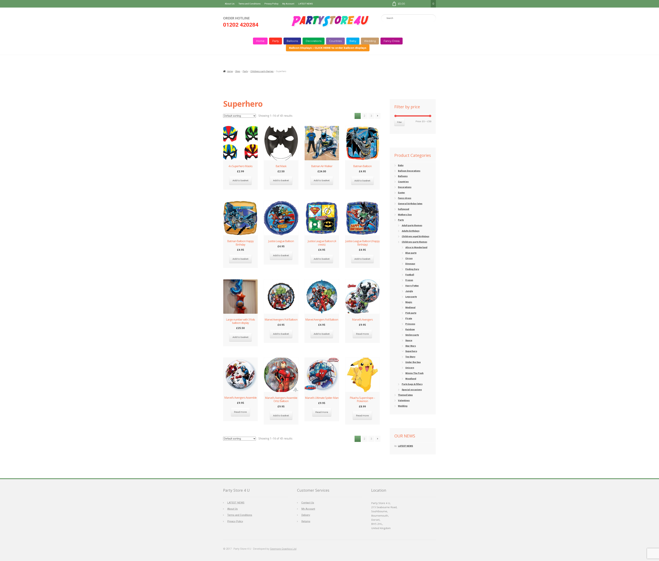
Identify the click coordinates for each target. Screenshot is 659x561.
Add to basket (240, 180)
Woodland (410, 378)
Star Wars (410, 346)
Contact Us (307, 502)
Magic (408, 302)
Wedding (370, 41)
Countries (335, 41)
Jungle (409, 291)
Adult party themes (412, 225)
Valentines (404, 400)
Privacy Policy (271, 3)
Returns (305, 521)
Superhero (411, 351)
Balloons (292, 41)
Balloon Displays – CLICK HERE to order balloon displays (327, 47)
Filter (399, 122)
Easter (401, 192)
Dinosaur (410, 263)
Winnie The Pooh (414, 373)
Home (260, 41)
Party (275, 41)
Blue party (411, 253)
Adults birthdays (410, 231)
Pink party (410, 313)
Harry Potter (412, 285)
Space (408, 340)
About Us (229, 3)
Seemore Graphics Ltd (283, 548)
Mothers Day (405, 214)
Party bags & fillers (412, 384)
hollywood (403, 209)
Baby (352, 41)
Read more (362, 333)
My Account (288, 3)
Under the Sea (413, 362)
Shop (237, 71)
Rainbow (410, 329)
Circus (409, 258)
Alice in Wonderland (416, 247)
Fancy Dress (392, 41)
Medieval (410, 307)
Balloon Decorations (409, 171)
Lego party (411, 296)
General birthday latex (410, 203)
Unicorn (409, 367)
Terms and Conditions (249, 3)
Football (409, 274)
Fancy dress (404, 198)
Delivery (305, 515)
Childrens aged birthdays (415, 236)
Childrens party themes (262, 71)
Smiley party (412, 335)
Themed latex (405, 395)
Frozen (409, 280)
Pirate (408, 318)
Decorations (313, 41)
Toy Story (410, 356)
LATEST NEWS (305, 3)
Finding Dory (412, 269)
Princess (410, 324)
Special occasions (412, 389)
